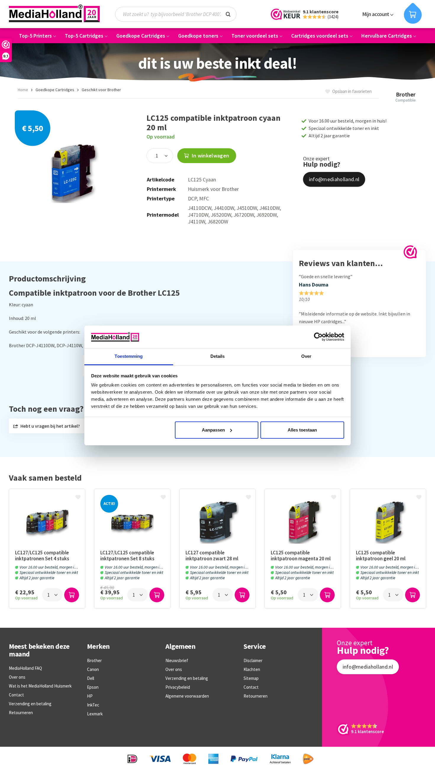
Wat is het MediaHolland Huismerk (40, 686)
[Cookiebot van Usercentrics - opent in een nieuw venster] (318, 336)
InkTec (93, 705)
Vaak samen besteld (45, 478)
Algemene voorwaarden (187, 696)
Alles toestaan (302, 429)
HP (90, 696)
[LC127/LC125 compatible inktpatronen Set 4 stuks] (47, 522)
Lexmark (95, 714)
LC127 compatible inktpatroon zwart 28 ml (212, 555)
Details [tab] (217, 356)
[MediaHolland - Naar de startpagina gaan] (54, 13)
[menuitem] (178, 14)
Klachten (252, 669)
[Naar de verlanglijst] (78, 497)
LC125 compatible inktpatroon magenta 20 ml (301, 555)
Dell (90, 678)
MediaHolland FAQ (25, 668)
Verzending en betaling (30, 703)
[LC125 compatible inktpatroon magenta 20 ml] (303, 522)
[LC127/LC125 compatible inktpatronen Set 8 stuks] (132, 522)
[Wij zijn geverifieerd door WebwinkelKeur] (410, 252)
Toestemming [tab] (129, 356)
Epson (93, 687)
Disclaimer (253, 660)
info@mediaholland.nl (334, 179)
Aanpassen (213, 429)
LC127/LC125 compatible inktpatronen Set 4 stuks (42, 555)
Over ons (17, 677)
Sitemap (251, 678)
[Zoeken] (228, 13)
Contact (16, 695)
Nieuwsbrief (176, 660)
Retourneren (21, 712)
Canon (93, 669)
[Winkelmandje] (413, 13)
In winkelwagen (209, 155)
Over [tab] (306, 356)
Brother (94, 660)
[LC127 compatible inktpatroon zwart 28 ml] (217, 522)
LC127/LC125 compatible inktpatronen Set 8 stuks (127, 555)
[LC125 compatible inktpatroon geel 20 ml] (388, 522)
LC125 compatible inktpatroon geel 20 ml (380, 555)
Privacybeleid (177, 687)
